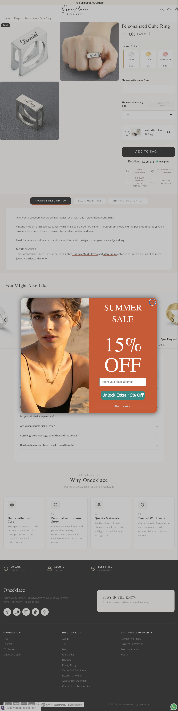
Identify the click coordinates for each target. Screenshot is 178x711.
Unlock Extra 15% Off (123, 395)
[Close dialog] (152, 302)
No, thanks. (123, 406)
